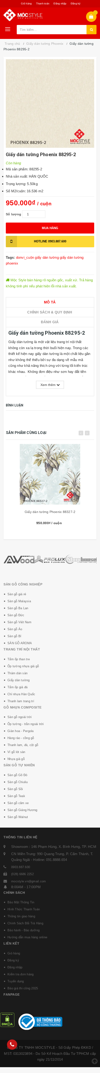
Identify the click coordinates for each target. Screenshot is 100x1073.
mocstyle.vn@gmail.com (28, 881)
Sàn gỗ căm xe (18, 803)
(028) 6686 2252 (22, 874)
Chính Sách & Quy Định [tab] (49, 312)
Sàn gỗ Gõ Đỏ (17, 775)
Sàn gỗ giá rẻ (16, 594)
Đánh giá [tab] (50, 322)
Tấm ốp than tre (18, 659)
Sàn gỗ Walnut (17, 817)
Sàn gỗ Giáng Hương (22, 810)
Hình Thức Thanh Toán (23, 909)
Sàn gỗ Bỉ (14, 636)
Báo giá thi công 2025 (22, 988)
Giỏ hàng (26, 3)
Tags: (11, 257)
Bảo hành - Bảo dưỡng (23, 930)
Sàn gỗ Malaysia (19, 601)
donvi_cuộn (25, 257)
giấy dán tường (47, 257)
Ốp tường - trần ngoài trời (25, 724)
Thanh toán (43, 3)
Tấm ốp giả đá (17, 687)
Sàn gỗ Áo (14, 629)
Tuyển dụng (15, 981)
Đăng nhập (59, 3)
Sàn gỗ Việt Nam (19, 622)
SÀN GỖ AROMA (19, 643)
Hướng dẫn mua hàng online (27, 937)
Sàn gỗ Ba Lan (17, 608)
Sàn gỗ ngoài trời (19, 717)
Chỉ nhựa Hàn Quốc (21, 694)
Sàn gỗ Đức (15, 615)
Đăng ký (76, 3)
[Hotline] (12, 1044)
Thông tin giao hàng (21, 916)
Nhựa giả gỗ (16, 759)
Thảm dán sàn (17, 673)
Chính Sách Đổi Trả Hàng (25, 923)
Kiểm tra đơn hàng (20, 974)
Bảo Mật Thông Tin (20, 902)
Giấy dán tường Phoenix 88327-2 (50, 512)
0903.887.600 (50, 241)
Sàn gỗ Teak (16, 796)
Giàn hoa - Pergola (20, 731)
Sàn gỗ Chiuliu (17, 782)
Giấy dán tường (18, 680)
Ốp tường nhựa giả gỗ (23, 666)
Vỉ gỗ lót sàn (16, 752)
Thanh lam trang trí (20, 701)
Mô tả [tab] (50, 302)
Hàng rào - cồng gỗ (20, 738)
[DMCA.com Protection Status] (7, 1019)
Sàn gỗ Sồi (15, 789)
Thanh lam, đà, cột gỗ (22, 745)
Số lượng (13, 214)
